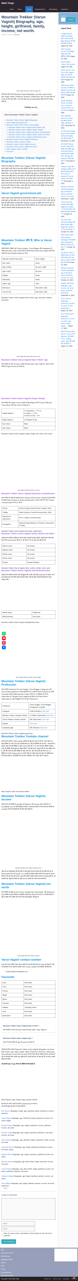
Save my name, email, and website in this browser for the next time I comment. (28, 1234)
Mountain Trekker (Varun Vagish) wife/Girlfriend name (28, 137)
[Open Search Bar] (73, 9)
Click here (45, 711)
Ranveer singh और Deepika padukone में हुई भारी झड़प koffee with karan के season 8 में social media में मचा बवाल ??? (68, 174)
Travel (19, 9)
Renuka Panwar (7, 1125)
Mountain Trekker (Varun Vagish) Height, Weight (26, 130)
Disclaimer (66, 1279)
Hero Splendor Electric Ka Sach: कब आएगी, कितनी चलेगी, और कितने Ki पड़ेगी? (67, 120)
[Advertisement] (28, 224)
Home (12, 9)
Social (29, 9)
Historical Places (7, 1253)
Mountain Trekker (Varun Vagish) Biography (21, 120)
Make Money (53, 9)
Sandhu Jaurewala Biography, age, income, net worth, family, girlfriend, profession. (67, 288)
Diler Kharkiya (6, 1140)
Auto (2, 1250)
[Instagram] (4, 643)
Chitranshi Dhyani (7, 1147)
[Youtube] (4, 638)
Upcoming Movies (7, 1275)
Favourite (9, 151)
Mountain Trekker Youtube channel (18, 142)
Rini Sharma (6, 1111)
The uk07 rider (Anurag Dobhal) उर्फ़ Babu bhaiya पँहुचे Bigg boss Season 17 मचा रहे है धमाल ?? (68, 224)
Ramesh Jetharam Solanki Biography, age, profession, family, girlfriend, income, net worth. (67, 191)
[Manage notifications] (74, 1277)
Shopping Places (40, 9)
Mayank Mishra (6, 1154)
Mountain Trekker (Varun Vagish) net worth (21, 147)
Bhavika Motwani (7, 1162)
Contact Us (64, 9)
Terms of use (57, 1279)
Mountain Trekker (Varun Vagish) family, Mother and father (29, 134)
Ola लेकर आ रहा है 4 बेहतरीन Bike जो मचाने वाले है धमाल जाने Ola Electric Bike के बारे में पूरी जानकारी (68, 257)
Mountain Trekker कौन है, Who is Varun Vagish (22, 125)
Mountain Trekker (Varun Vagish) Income (20, 144)
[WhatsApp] (4, 634)
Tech (2, 1266)
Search (63, 16)
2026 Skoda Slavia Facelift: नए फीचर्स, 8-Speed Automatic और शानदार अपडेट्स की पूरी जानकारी (68, 90)
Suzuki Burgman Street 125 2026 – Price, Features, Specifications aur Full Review (67, 105)
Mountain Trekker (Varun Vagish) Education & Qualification (29, 132)
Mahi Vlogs (7, 3)
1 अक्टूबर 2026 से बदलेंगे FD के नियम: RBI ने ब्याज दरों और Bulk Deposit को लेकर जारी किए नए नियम (68, 38)
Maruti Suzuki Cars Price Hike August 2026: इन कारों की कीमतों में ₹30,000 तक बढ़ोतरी (68, 75)
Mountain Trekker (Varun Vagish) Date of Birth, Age (27, 127)
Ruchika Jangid (6, 1133)
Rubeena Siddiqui (7, 1176)
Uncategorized (6, 1272)
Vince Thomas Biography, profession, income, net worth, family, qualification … (68, 303)
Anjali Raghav (6, 1118)
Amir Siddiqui (6, 1183)
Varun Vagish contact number (16, 149)
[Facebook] (4, 647)
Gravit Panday (6, 1169)
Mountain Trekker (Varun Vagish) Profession (22, 139)
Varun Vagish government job (16, 122)
